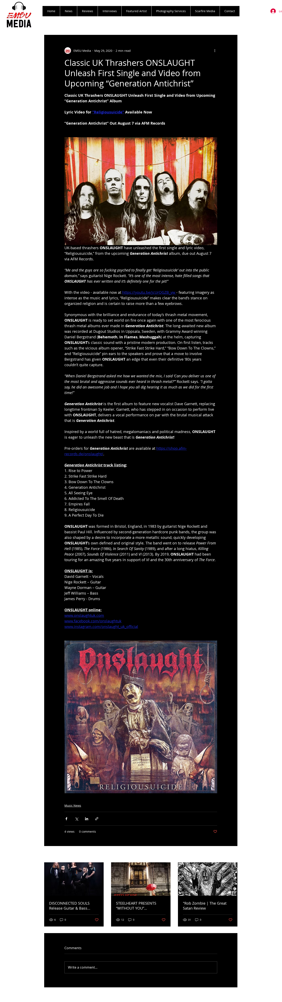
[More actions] (214, 50)
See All (233, 855)
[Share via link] (97, 819)
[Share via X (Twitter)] (76, 819)
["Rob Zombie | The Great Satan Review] (207, 879)
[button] (87, 11)
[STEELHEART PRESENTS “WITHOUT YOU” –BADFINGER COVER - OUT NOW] (141, 879)
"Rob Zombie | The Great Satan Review (204, 906)
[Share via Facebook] (66, 819)
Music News (72, 805)
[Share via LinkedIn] (87, 819)
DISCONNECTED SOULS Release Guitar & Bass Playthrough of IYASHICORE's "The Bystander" (74, 906)
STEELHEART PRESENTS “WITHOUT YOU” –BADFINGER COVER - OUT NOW (139, 906)
